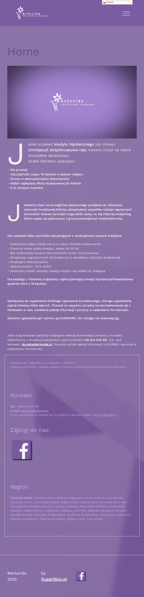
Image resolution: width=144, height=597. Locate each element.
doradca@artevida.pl (37, 344)
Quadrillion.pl (54, 579)
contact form (107, 415)
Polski (110, 2)
